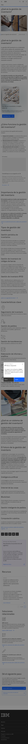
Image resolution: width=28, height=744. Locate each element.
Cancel (6, 379)
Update (16, 379)
